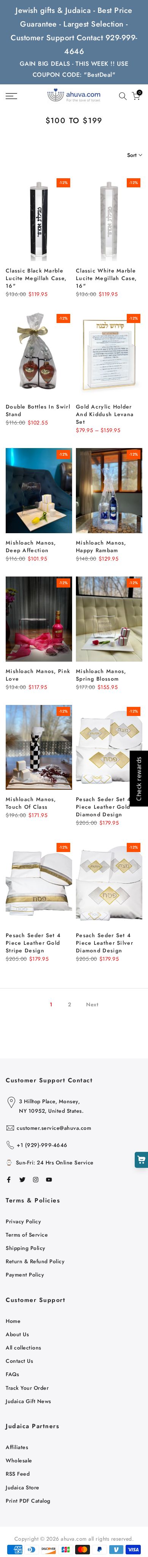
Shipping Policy (26, 1248)
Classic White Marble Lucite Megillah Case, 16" (106, 278)
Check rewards (138, 778)
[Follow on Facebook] (9, 1179)
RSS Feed (18, 1474)
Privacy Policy (23, 1221)
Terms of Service (27, 1235)
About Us (17, 1334)
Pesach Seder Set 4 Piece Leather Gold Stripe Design (33, 942)
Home (13, 1321)
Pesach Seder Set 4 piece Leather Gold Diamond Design (103, 806)
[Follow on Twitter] (22, 1179)
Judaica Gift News (28, 1401)
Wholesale (19, 1460)
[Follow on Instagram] (35, 1179)
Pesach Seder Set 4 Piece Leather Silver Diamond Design (104, 942)
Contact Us (19, 1361)
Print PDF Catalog (28, 1501)
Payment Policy (25, 1274)
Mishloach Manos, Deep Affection (31, 546)
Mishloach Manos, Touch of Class (31, 803)
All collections (23, 1347)
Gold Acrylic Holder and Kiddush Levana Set (105, 414)
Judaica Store (22, 1487)
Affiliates (17, 1447)
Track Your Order (27, 1388)
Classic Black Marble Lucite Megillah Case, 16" (36, 278)
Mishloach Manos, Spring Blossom (101, 675)
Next (92, 1004)
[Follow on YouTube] (49, 1179)
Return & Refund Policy (35, 1261)
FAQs (12, 1374)
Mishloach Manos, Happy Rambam (101, 546)
